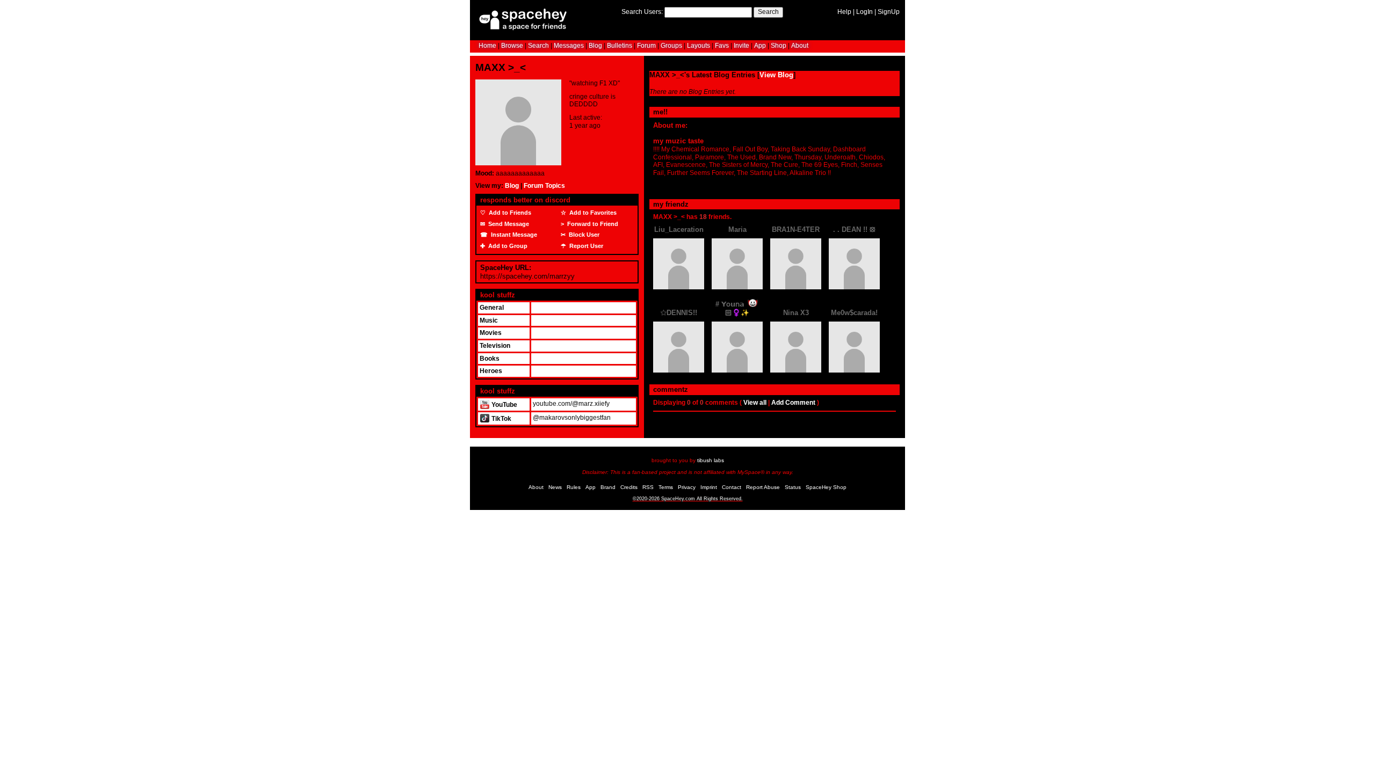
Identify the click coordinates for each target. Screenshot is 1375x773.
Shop (778, 45)
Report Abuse (763, 487)
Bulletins (619, 45)
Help (844, 12)
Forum (646, 45)
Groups (671, 45)
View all (754, 402)
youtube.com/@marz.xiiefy (571, 403)
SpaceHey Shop (826, 487)
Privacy (687, 487)
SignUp (889, 12)
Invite (741, 45)
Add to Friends (509, 212)
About (799, 45)
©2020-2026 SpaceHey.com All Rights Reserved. (688, 498)
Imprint (708, 487)
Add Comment (793, 402)
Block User (583, 234)
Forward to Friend (592, 224)
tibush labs (710, 460)
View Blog (776, 75)
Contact (731, 487)
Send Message (508, 224)
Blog (595, 45)
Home (487, 45)
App (760, 45)
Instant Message (513, 234)
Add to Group (507, 246)
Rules (574, 487)
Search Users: (642, 12)
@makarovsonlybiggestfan (572, 417)
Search (768, 12)
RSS (648, 487)
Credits (629, 487)
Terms (665, 487)
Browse (512, 45)
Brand (608, 487)
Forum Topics (544, 185)
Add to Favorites (592, 212)
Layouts (698, 45)
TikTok (500, 418)
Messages (569, 45)
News (555, 487)
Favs (722, 45)
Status (793, 487)
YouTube (503, 405)
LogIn (864, 12)
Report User (585, 246)
